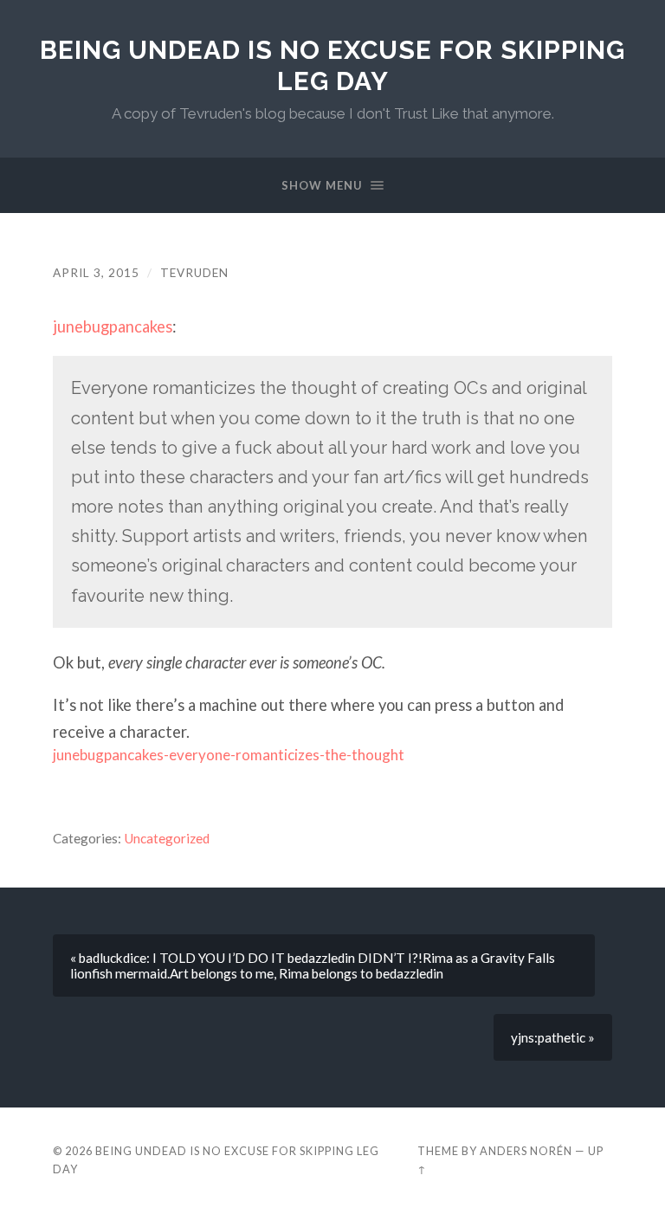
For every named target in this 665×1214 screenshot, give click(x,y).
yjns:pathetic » (553, 1037)
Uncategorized (167, 838)
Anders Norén (526, 1151)
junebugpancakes (112, 326)
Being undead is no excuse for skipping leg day (332, 65)
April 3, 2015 (96, 273)
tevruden (194, 273)
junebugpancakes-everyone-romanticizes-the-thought (228, 755)
